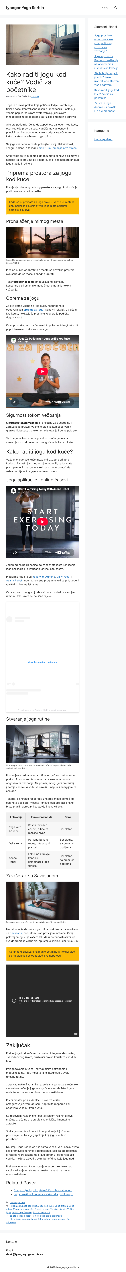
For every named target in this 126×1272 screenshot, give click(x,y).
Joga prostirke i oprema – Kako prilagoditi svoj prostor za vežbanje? (103, 43)
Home (105, 7)
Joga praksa (61, 1206)
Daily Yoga (63, 576)
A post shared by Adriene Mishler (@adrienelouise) (42, 710)
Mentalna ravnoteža (23, 1209)
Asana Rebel (14, 580)
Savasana (16, 933)
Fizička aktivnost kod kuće (23, 1206)
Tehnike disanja (58, 1209)
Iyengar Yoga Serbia (25, 7)
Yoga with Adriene (43, 576)
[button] (115, 7)
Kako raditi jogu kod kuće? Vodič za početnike (106, 94)
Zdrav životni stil (41, 1212)
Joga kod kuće (46, 1206)
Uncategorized (17, 1202)
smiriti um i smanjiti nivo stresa (58, 148)
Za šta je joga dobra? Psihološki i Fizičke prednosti (36, 1215)
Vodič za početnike (22, 1212)
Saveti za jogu (42, 1209)
